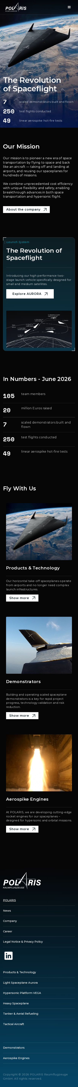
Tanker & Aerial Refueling (20, 1013)
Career (7, 931)
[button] (69, 7)
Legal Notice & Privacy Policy (23, 941)
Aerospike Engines (16, 1058)
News (7, 910)
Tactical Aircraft (13, 1024)
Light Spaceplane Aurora (20, 982)
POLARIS (9, 900)
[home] (15, 7)
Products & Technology (19, 972)
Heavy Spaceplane (16, 1003)
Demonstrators (14, 1047)
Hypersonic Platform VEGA (22, 993)
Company (10, 921)
